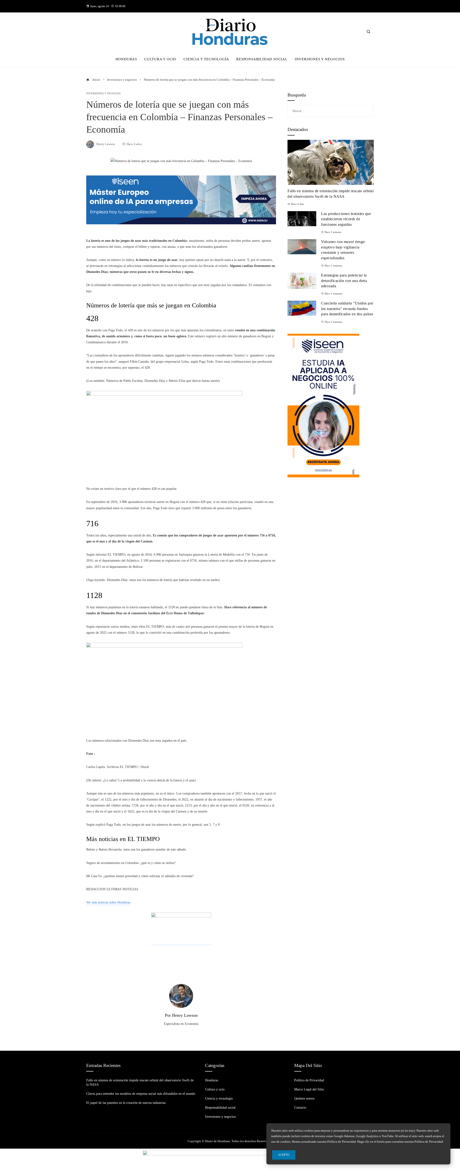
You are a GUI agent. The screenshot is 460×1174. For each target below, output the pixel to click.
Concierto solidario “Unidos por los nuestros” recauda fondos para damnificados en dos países (347, 308)
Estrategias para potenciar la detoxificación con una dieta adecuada (344, 280)
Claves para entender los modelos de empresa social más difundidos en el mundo (140, 1093)
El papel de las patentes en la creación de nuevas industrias (126, 1103)
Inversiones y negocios (103, 93)
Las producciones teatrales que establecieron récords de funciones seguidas (346, 219)
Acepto (283, 1155)
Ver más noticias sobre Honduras (108, 902)
